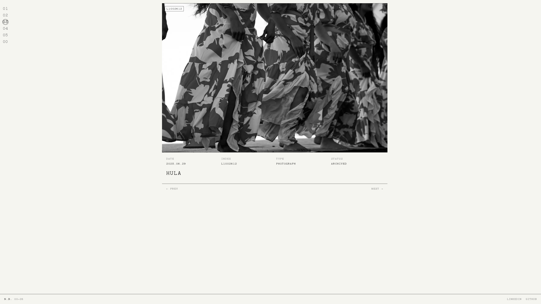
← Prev (172, 188)
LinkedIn (514, 299)
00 (5, 41)
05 (5, 35)
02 (5, 15)
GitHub (531, 299)
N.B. (8, 299)
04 (5, 28)
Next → (377, 188)
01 (5, 8)
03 (5, 22)
